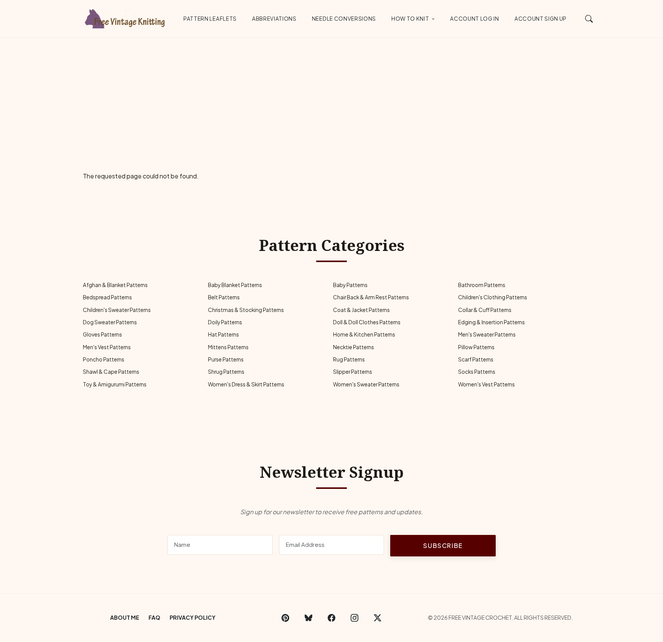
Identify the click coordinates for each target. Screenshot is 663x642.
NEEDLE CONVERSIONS (344, 18)
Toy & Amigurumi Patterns (115, 384)
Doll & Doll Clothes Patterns (367, 322)
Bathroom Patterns (481, 285)
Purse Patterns (226, 359)
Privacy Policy (193, 617)
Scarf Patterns (475, 359)
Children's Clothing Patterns (492, 297)
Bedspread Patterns (107, 297)
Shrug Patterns (226, 371)
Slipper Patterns (352, 371)
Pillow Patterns (476, 347)
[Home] (126, 17)
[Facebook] (331, 618)
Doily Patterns (225, 322)
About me (124, 617)
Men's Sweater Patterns (487, 334)
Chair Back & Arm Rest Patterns (371, 297)
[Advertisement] (331, 95)
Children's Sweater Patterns (117, 310)
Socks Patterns (476, 371)
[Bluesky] (308, 618)
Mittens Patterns (228, 347)
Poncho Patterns (103, 359)
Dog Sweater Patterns (110, 322)
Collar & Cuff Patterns (484, 310)
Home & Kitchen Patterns (364, 334)
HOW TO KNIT (410, 18)
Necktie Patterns (353, 347)
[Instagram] (354, 618)
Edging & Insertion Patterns (491, 322)
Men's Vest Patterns (107, 347)
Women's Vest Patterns (486, 384)
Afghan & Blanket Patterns (115, 285)
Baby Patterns (350, 285)
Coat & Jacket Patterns (361, 310)
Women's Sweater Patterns (366, 384)
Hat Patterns (223, 334)
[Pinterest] (285, 618)
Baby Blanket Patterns (235, 285)
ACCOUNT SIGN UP (541, 18)
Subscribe (442, 545)
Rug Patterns (349, 359)
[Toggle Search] (589, 18)
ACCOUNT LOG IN (474, 18)
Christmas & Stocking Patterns (246, 310)
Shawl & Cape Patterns (111, 371)
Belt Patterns (224, 297)
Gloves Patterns (102, 334)
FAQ (154, 617)
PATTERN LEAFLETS (210, 18)
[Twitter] (377, 618)
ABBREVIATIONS (274, 18)
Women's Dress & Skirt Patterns (246, 384)
